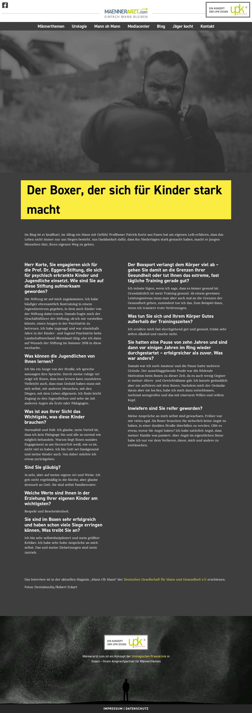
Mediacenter (139, 26)
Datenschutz (137, 708)
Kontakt (207, 26)
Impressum (113, 708)
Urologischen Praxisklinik (149, 656)
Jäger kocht (182, 26)
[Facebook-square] (5, 5)
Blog (161, 26)
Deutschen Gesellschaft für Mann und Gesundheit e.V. (165, 579)
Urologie (79, 26)
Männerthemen (51, 26)
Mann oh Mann (107, 26)
